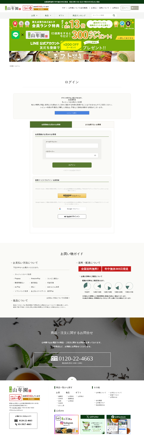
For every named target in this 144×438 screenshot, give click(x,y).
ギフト (61, 16)
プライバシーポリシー (16, 410)
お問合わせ (113, 397)
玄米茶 (60, 403)
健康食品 (71, 398)
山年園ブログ (100, 403)
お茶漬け (71, 401)
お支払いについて (116, 392)
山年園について (101, 392)
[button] (72, 216)
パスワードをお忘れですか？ (72, 170)
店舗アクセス (114, 395)
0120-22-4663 (25, 420)
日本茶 (60, 398)
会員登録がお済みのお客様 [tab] (51, 124)
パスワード (50, 151)
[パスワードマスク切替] (95, 155)
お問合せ (115, 8)
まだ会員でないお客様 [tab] (93, 124)
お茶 (33, 16)
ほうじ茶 (61, 405)
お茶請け (71, 396)
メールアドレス (52, 141)
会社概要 (99, 400)
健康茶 (60, 396)
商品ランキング (79, 16)
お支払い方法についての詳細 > (58, 298)
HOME (12, 66)
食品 (47, 16)
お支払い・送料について (100, 8)
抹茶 (59, 401)
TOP (63, 8)
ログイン (127, 8)
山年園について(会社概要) (78, 8)
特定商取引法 (100, 405)
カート (136, 8)
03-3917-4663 (16, 408)
